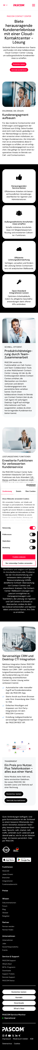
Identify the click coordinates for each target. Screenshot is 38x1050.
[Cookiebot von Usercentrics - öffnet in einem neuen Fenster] (27, 485)
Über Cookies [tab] (30, 491)
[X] (13, 1035)
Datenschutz (7, 1043)
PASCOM (5, 871)
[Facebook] (6, 1035)
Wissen (5, 898)
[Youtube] (9, 1035)
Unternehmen (8, 936)
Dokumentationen (9, 903)
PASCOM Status (8, 980)
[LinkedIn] (16, 1035)
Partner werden (8, 926)
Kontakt (19, 997)
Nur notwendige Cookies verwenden (19, 563)
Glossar (5, 913)
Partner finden (7, 930)
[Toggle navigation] (33, 5)
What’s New (19, 1008)
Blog (4, 909)
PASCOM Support (9, 960)
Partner (5, 922)
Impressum (6, 1039)
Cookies (17, 1043)
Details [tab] (18, 491)
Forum (4, 906)
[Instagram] (3, 1035)
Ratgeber (6, 916)
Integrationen (7, 881)
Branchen (6, 878)
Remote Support (8, 977)
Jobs (4, 943)
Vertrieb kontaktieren (19, 70)
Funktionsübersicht (9, 884)
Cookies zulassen (19, 557)
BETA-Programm (8, 967)
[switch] (33, 534)
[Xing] (19, 1035)
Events (4, 950)
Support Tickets (8, 974)
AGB (31, 1039)
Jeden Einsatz (7, 874)
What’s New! (7, 964)
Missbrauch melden (20, 1039)
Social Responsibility (10, 947)
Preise (5, 890)
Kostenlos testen (19, 64)
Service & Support (10, 956)
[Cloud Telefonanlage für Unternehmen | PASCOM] (19, 5)
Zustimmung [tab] (7, 491)
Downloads (6, 970)
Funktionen (7, 867)
